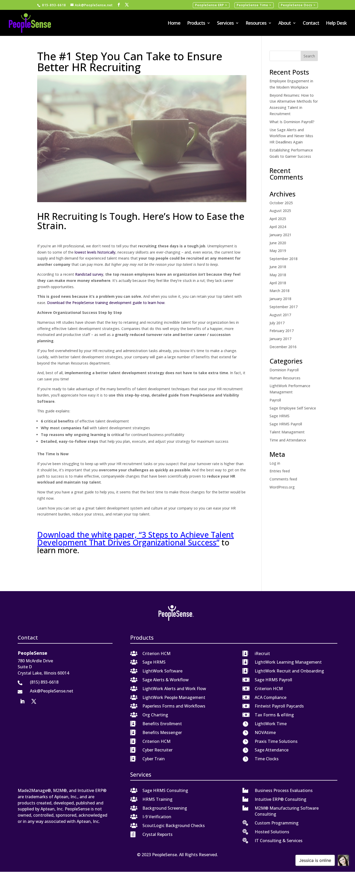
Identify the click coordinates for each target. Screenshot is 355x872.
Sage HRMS (279, 415)
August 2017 (280, 314)
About (284, 23)
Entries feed (279, 470)
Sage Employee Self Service (292, 408)
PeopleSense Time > (254, 5)
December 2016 (283, 346)
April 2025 (277, 218)
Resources (256, 23)
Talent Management (287, 432)
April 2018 (277, 282)
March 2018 (279, 290)
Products (196, 23)
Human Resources (284, 377)
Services (225, 23)
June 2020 (277, 242)
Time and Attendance (287, 440)
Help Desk (336, 23)
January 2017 (280, 338)
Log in (274, 463)
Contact (311, 23)
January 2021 (280, 234)
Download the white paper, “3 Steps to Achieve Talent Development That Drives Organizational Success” (135, 538)
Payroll (275, 400)
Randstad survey (89, 274)
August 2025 (280, 210)
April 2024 (277, 226)
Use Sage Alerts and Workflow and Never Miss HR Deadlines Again (291, 136)
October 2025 (281, 202)
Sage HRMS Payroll (285, 423)
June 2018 (277, 266)
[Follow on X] (33, 701)
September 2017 (283, 306)
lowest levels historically (95, 252)
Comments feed (283, 479)
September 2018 (283, 258)
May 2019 (277, 250)
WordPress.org (282, 487)
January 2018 (280, 298)
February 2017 (281, 330)
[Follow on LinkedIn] (22, 701)
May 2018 (277, 274)
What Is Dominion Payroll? (291, 121)
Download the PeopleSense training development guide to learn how (106, 302)
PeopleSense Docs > (298, 5)
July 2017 (277, 322)
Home (174, 23)
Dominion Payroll (284, 369)
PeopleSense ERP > (211, 5)
